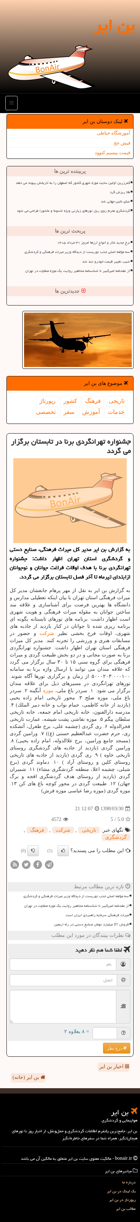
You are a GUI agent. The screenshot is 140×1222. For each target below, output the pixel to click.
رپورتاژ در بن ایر (122, 1199)
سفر (69, 412)
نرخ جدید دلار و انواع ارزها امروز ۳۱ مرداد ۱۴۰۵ (93, 242)
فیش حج (122, 143)
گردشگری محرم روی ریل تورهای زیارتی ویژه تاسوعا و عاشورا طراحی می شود (73, 210)
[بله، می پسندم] (63, 850)
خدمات (116, 412)
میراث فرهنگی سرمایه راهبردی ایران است (97, 915)
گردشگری (116, 837)
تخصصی (46, 412)
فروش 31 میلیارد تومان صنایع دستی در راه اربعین (91, 924)
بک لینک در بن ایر (121, 1191)
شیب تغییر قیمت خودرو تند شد (106, 261)
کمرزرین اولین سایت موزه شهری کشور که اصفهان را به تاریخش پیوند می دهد (73, 182)
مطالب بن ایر (126, 1208)
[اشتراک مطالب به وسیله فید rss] (15, 864)
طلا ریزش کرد (120, 192)
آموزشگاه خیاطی (113, 133)
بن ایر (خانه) (27, 1077)
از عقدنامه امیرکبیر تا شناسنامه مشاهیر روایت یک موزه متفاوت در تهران (77, 270)
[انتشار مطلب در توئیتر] (26, 864)
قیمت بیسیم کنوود (112, 152)
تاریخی (117, 401)
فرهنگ (93, 401)
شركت (46, 633)
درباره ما (129, 1182)
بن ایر (114, 25)
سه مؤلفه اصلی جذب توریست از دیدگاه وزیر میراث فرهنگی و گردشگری (77, 251)
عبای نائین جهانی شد (115, 201)
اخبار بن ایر (112, 1066)
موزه (48, 690)
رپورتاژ (47, 401)
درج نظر (115, 1048)
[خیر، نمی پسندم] (33, 850)
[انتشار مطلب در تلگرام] (49, 864)
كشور (70, 401)
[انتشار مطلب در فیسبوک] (38, 864)
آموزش (91, 412)
